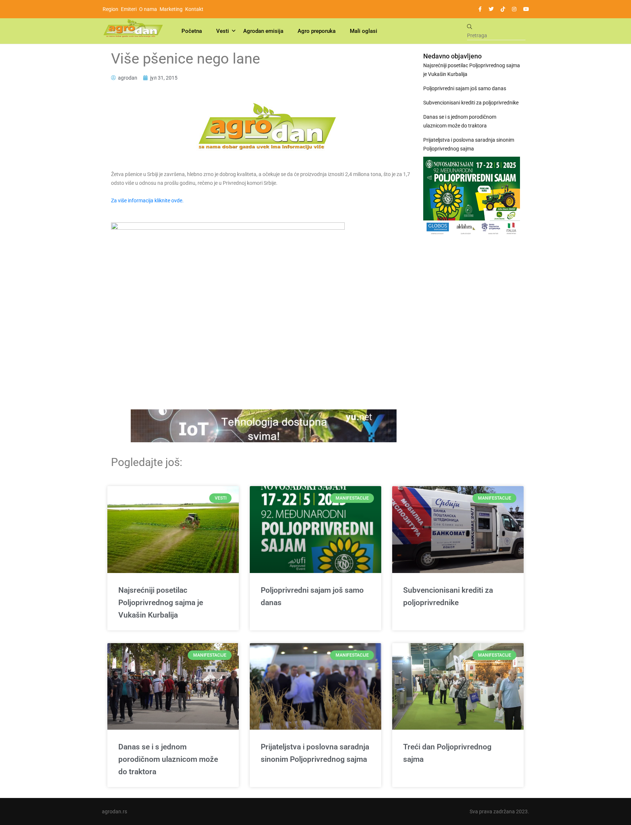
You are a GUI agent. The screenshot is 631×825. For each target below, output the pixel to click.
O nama (148, 9)
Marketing (171, 9)
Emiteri (129, 9)
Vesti (222, 31)
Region (110, 9)
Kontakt (194, 9)
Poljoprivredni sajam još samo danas (464, 88)
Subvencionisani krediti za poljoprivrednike (471, 103)
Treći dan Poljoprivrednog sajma (447, 753)
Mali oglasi (363, 31)
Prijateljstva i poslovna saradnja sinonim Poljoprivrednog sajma (468, 144)
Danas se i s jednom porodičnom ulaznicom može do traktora (459, 121)
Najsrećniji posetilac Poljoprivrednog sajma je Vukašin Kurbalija (471, 69)
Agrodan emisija (263, 31)
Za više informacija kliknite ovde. (147, 200)
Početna (191, 31)
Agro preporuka (317, 31)
